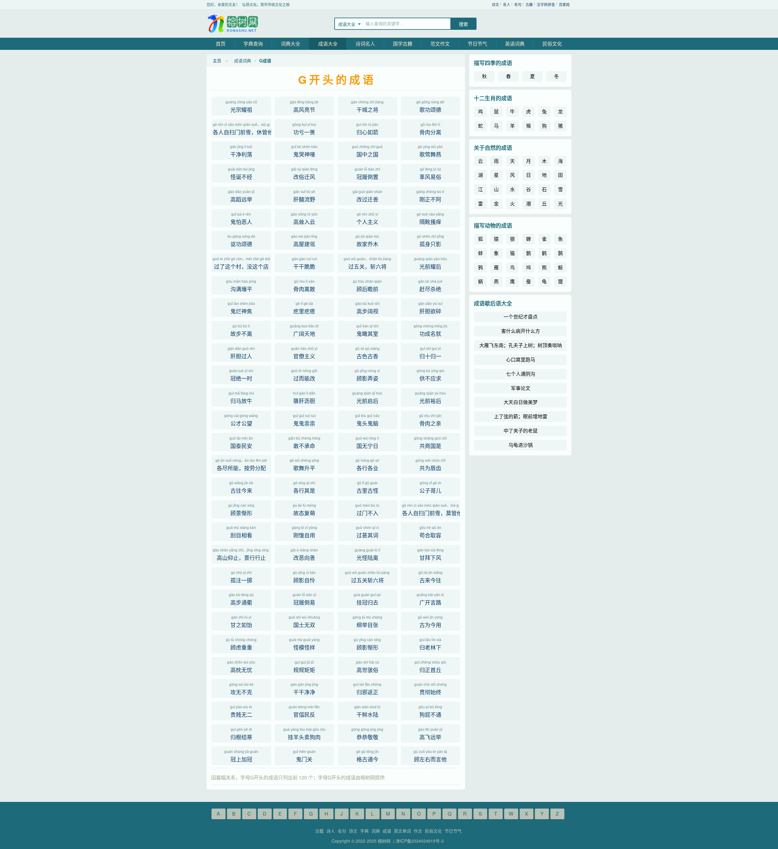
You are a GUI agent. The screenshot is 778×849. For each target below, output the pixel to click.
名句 (518, 4)
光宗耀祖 (241, 106)
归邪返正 (367, 689)
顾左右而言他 (430, 756)
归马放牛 (241, 398)
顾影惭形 (367, 644)
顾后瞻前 (367, 286)
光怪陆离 (367, 554)
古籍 (529, 4)
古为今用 (430, 622)
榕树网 (234, 23)
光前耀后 (430, 263)
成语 (387, 831)
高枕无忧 (241, 667)
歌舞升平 (304, 465)
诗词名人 (365, 43)
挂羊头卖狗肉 (304, 734)
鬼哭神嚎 (304, 151)
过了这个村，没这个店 (242, 263)
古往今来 (241, 487)
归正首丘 (430, 667)
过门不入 (367, 510)
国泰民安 (241, 443)
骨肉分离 (430, 129)
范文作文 (440, 43)
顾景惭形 (241, 510)
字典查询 (253, 43)
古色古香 (367, 353)
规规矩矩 (304, 667)
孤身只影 (430, 241)
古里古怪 (367, 487)
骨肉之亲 (430, 420)
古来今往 (430, 577)
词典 (375, 831)
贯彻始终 (430, 689)
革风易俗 (430, 174)
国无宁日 (367, 443)
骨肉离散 (304, 286)
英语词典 (515, 43)
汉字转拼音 (546, 4)
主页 (217, 60)
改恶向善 (304, 554)
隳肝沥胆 (304, 398)
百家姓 (564, 4)
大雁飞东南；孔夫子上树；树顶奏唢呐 (520, 345)
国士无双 (304, 622)
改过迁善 (367, 196)
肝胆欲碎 (430, 308)
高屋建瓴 (304, 241)
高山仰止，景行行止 (242, 554)
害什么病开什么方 (520, 330)
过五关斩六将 (367, 577)
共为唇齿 (430, 465)
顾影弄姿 (367, 375)
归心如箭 (367, 129)
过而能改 (304, 375)
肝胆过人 (241, 353)
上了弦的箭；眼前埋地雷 (520, 416)
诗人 (330, 831)
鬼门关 (304, 756)
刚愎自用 (304, 532)
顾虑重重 (241, 644)
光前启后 (367, 398)
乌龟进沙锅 (520, 444)
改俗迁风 (304, 174)
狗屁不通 (430, 711)
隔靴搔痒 (430, 219)
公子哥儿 (430, 487)
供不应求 (430, 375)
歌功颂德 (430, 106)
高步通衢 (241, 599)
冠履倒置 (367, 174)
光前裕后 (430, 398)
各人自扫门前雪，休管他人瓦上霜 (242, 129)
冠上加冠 (241, 756)
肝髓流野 (304, 196)
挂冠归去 (367, 599)
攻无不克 (241, 689)
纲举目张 (367, 622)
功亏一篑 (304, 129)
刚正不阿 (430, 196)
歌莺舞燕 (430, 151)
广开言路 (430, 599)
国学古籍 (402, 43)
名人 (506, 4)
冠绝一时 (241, 375)
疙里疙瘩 (304, 308)
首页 (220, 43)
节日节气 (477, 43)
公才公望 (241, 420)
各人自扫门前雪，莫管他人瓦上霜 (431, 510)
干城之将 (367, 106)
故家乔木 (367, 241)
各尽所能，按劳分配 (241, 465)
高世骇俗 (367, 667)
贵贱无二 (241, 711)
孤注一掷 (241, 577)
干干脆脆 (304, 263)
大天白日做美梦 (521, 402)
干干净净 (304, 689)
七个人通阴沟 (520, 373)
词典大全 (290, 43)
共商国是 (430, 443)
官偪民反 (304, 711)
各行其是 (304, 487)
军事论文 (520, 388)
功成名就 (430, 330)
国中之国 (367, 151)
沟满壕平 (241, 286)
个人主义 (367, 219)
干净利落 (241, 151)
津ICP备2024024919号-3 (420, 841)
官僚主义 (304, 353)
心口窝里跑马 (520, 359)
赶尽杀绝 (430, 286)
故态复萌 (304, 510)
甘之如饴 (241, 622)
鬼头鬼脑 (367, 420)
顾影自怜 (304, 577)
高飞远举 (430, 734)
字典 (364, 831)
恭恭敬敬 (367, 734)
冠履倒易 (304, 599)
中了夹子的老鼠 (521, 430)
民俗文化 (552, 43)
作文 (418, 831)
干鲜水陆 (367, 711)
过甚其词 (367, 532)
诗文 (495, 4)
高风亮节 (304, 106)
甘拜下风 (430, 554)
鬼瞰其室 (367, 330)
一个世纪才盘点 (521, 316)
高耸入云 (304, 219)
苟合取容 (430, 532)
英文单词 (402, 831)
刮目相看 (241, 532)
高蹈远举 (241, 196)
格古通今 (367, 756)
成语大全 (328, 43)
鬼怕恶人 (241, 219)
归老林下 (430, 644)
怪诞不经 (241, 174)
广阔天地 (304, 330)
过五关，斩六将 (367, 263)
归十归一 (430, 353)
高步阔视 (367, 308)
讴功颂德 (241, 241)
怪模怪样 (304, 644)
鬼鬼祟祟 (304, 420)
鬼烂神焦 (241, 308)
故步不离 (241, 330)
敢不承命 (304, 443)
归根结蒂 (241, 734)
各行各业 (367, 465)
